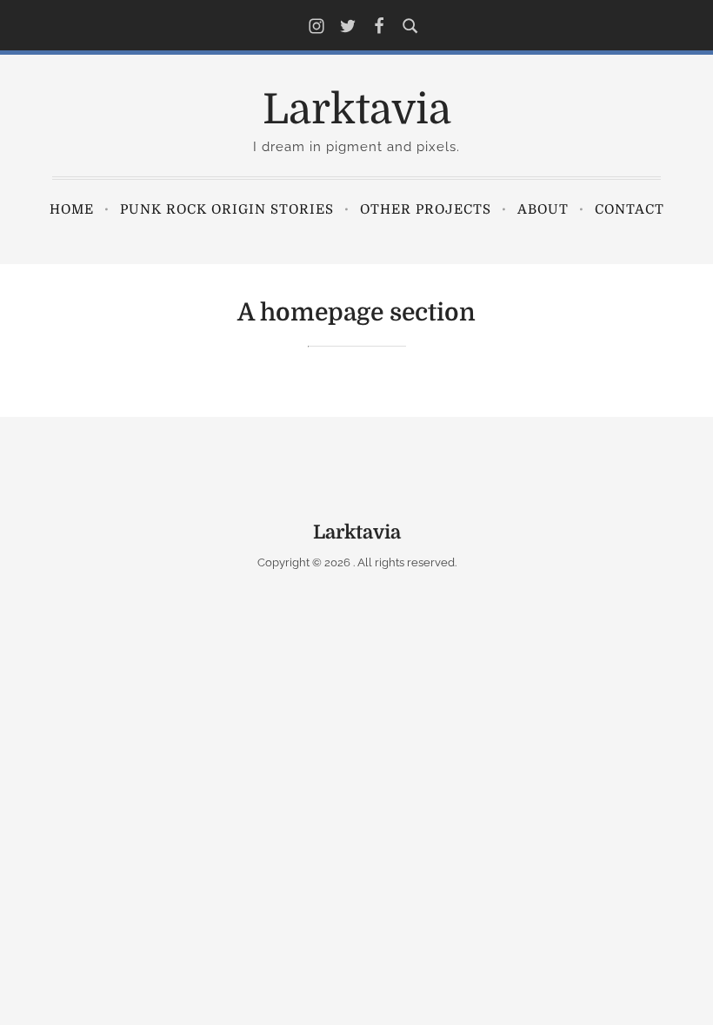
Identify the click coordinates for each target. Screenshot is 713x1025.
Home (72, 209)
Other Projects (425, 209)
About (543, 209)
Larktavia (357, 110)
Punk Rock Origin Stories (227, 209)
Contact (629, 209)
